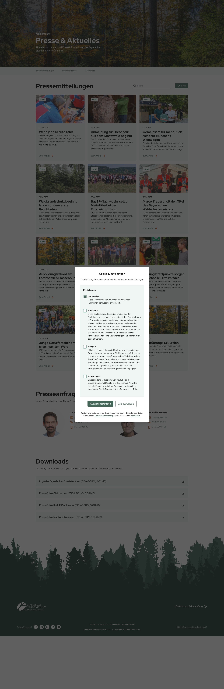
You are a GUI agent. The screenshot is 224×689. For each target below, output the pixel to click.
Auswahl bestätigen (100, 403)
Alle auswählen (126, 403)
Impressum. (136, 416)
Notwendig (93, 296)
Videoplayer (94, 376)
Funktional (93, 310)
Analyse (92, 346)
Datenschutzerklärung (104, 416)
